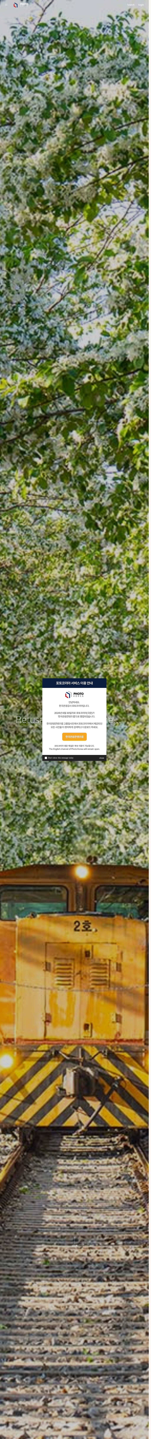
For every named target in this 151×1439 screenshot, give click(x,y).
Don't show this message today (60, 758)
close (101, 758)
